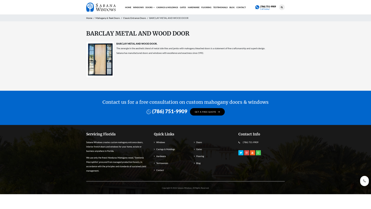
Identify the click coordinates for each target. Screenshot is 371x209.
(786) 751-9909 (268, 6)
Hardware (194, 7)
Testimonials (220, 7)
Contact (241, 7)
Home (128, 7)
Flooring (206, 7)
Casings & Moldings (167, 7)
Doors (149, 7)
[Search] (282, 7)
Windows (138, 7)
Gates (183, 7)
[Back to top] (364, 200)
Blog (232, 7)
